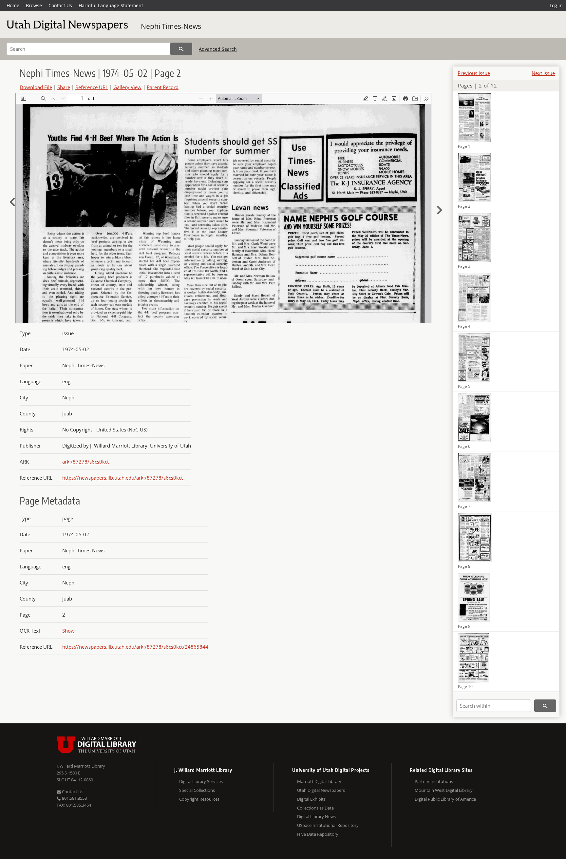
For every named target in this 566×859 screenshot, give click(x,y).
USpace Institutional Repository (328, 825)
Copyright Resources (199, 799)
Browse (34, 5)
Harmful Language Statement (111, 5)
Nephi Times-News (171, 26)
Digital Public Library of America (445, 799)
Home (13, 5)
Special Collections (197, 790)
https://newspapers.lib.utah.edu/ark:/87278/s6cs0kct (122, 477)
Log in (556, 5)
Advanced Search (218, 49)
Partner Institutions (434, 781)
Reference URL (91, 87)
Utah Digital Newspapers (321, 790)
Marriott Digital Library (319, 781)
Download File (36, 87)
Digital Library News (316, 816)
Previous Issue (474, 73)
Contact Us (60, 5)
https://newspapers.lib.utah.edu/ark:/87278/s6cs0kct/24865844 (135, 646)
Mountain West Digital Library (444, 790)
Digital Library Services (201, 781)
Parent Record (163, 87)
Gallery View (127, 87)
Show (68, 630)
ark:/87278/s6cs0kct (85, 461)
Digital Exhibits (311, 799)
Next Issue (543, 73)
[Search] (181, 49)
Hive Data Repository (317, 834)
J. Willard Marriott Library (81, 766)
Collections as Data (315, 808)
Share (63, 87)
